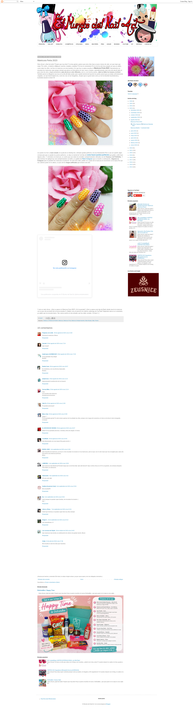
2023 (131, 108)
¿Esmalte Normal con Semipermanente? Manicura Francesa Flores (145, 205)
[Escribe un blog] (49, 318)
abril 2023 (134, 138)
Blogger (108, 704)
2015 (131, 164)
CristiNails (45, 438)
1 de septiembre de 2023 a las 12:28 (60, 449)
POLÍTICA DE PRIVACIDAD (48, 699)
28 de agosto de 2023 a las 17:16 (56, 343)
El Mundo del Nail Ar (53, 320)
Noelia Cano (45, 366)
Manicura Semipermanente (78, 320)
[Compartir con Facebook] (52, 318)
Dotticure (45, 320)
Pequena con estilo (47, 333)
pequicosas (45, 378)
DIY (132, 44)
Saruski (44, 343)
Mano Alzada (88, 320)
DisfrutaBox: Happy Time (46, 590)
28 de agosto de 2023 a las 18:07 (59, 366)
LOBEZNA (45, 463)
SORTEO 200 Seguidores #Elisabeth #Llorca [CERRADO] (63, 670)
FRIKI (102, 44)
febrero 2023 (134, 142)
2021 (131, 150)
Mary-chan (45, 414)
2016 (131, 162)
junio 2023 (134, 133)
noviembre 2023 (135, 112)
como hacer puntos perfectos (98, 155)
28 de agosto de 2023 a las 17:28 (66, 354)
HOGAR (109, 44)
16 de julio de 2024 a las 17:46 (54, 541)
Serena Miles (46, 389)
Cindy (44, 541)
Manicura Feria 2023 (136, 121)
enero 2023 (134, 145)
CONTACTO (148, 44)
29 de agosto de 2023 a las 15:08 (58, 414)
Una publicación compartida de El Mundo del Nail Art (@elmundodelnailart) (64, 294)
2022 (131, 148)
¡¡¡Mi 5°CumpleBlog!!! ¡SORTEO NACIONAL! (143, 244)
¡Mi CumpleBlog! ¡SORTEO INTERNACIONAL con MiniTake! (63, 660)
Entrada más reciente (44, 579)
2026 (131, 101)
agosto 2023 (134, 119)
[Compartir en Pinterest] (54, 318)
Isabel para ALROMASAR (49, 354)
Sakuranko (45, 475)
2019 (131, 155)
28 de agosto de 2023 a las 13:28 (63, 333)
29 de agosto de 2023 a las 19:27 (66, 428)
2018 (131, 157)
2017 (131, 159)
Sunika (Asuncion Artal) (49, 486)
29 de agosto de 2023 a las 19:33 (58, 438)
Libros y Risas (46, 509)
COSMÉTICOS (69, 44)
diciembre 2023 (135, 110)
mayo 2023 (134, 135)
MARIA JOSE (46, 449)
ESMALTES (59, 44)
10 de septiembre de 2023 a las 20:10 (58, 520)
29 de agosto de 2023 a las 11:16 (58, 378)
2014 (131, 167)
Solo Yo (44, 403)
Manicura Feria (67, 320)
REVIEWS (117, 44)
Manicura (61, 320)
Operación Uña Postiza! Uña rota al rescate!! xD (145, 232)
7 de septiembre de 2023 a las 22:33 (61, 509)
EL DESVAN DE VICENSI (49, 428)
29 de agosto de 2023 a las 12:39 (56, 403)
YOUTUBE (125, 44)
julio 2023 (134, 131)
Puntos (97, 320)
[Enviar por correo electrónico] (47, 318)
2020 (131, 152)
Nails (93, 320)
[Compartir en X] (51, 318)
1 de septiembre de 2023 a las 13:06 (59, 463)
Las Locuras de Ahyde (48, 530)
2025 (131, 103)
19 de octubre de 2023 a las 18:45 (65, 530)
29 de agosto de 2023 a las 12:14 (59, 389)
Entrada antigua (118, 579)
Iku (43, 497)
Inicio (81, 579)
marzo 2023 (134, 140)
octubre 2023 (134, 115)
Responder (45, 338)
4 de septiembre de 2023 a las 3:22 (58, 475)
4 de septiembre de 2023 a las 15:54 (66, 486)
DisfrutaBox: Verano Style (54, 680)
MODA (87, 44)
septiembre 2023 (135, 117)
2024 (131, 106)
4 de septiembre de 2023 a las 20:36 (55, 497)
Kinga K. (44, 520)
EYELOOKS (79, 44)
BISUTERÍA (95, 44)
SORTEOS (139, 44)
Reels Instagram (87, 159)
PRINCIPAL (42, 44)
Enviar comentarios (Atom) (52, 582)
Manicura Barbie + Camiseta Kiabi (140, 128)
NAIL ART (50, 44)
